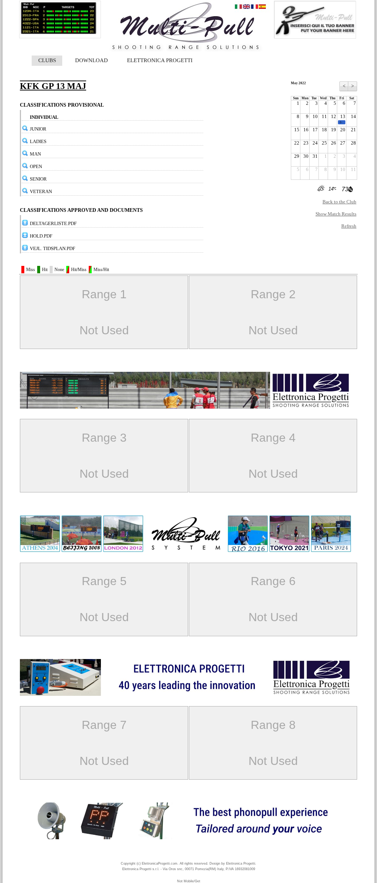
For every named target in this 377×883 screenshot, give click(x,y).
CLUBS (47, 60)
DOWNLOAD (91, 60)
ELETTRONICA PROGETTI (160, 60)
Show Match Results (336, 214)
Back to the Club (339, 201)
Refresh (348, 226)
